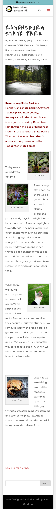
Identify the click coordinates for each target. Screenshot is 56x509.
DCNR (20, 45)
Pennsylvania (12, 54)
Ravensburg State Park (26, 59)
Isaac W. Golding (17, 40)
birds (46, 40)
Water (43, 59)
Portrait (9, 59)
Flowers (28, 45)
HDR (36, 45)
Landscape (18, 50)
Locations (31, 50)
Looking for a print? (17, 468)
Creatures (10, 45)
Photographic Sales (31, 54)
